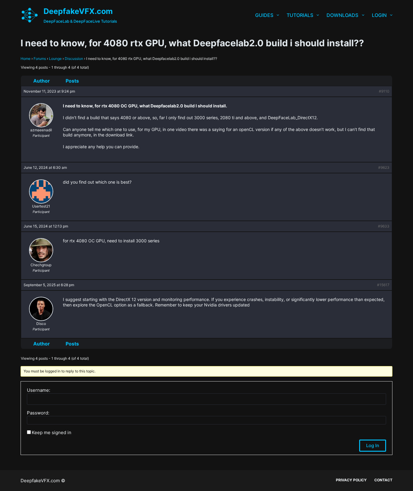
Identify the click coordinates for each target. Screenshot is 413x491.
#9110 (384, 91)
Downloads (342, 15)
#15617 (383, 285)
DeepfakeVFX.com (78, 11)
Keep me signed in (51, 432)
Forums (40, 58)
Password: (38, 413)
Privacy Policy (351, 480)
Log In (372, 445)
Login (379, 15)
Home (26, 58)
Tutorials (300, 15)
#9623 (383, 167)
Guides (264, 15)
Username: (38, 390)
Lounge (55, 58)
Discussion (74, 58)
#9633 (383, 226)
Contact (383, 480)
